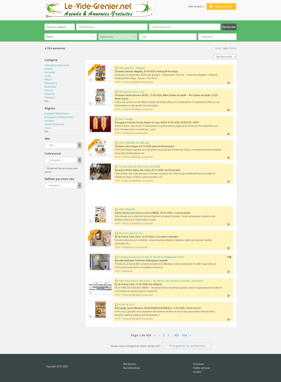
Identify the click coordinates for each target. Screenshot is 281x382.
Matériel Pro (51, 83)
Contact (197, 372)
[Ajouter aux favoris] (227, 82)
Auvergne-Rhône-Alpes (57, 113)
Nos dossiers (129, 364)
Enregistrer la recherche (187, 346)
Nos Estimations (131, 368)
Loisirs (48, 76)
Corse (48, 128)
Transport (50, 97)
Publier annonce (201, 368)
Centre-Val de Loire (54, 124)
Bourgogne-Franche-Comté (59, 117)
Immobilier (50, 72)
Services (49, 90)
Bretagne (49, 120)
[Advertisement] (161, 196)
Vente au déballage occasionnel (138, 82)
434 (184, 335)
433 (176, 335)
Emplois (49, 69)
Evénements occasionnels (135, 133)
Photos (232, 48)
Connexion (198, 364)
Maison (48, 79)
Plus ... (47, 101)
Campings (127, 271)
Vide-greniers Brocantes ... (58, 65)
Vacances (50, 94)
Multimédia (50, 86)
